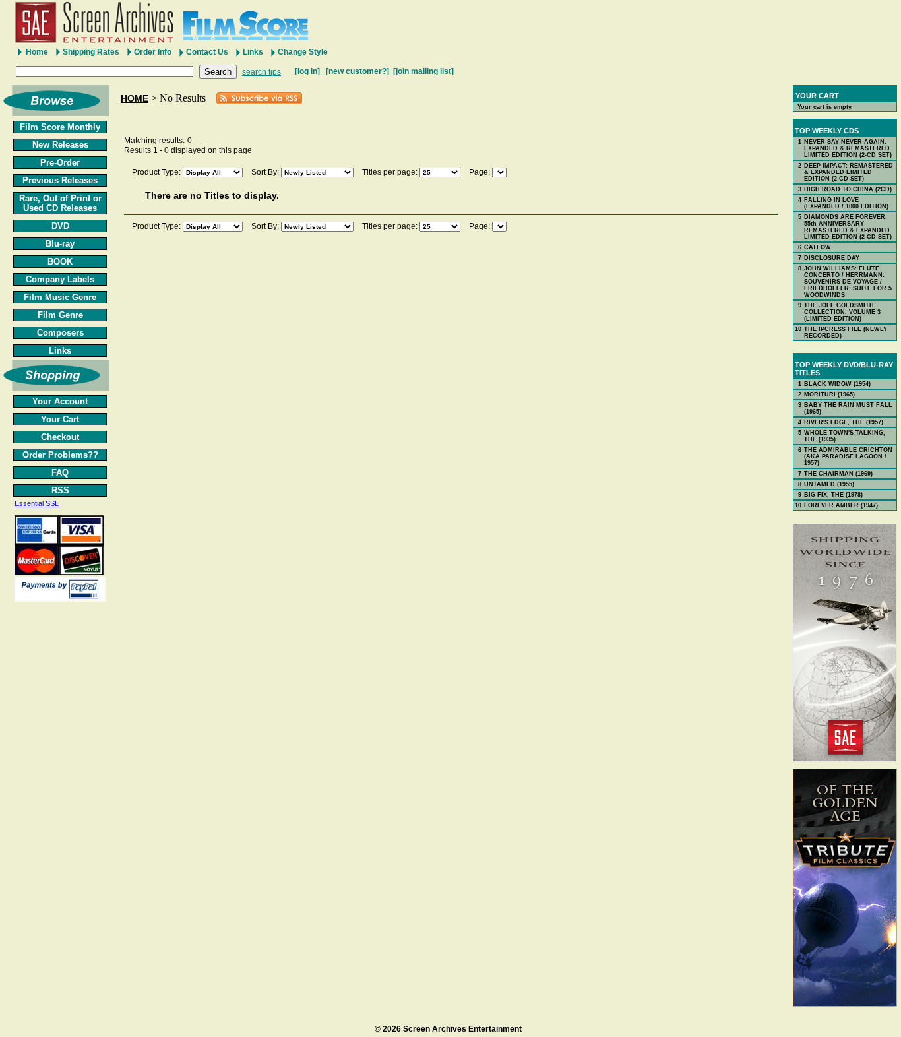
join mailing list (423, 71)
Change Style (303, 52)
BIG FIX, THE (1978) (833, 494)
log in (307, 71)
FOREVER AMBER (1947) (841, 505)
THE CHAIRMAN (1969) (838, 473)
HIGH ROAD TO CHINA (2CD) (848, 189)
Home (37, 52)
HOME (134, 98)
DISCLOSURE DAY (831, 258)
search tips (261, 72)
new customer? (357, 71)
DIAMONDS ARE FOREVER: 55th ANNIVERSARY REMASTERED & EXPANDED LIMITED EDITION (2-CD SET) (848, 227)
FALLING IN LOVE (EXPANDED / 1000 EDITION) (846, 203)
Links (253, 52)
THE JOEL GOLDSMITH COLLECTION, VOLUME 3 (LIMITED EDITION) (842, 312)
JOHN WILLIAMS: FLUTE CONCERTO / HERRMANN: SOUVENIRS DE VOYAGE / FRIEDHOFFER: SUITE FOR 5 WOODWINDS (848, 281)
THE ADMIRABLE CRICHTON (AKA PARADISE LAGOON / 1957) (848, 456)
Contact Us (207, 52)
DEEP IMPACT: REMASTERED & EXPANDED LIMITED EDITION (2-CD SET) (848, 172)
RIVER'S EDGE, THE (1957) (843, 422)
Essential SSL (37, 503)
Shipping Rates (91, 52)
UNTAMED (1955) (829, 484)
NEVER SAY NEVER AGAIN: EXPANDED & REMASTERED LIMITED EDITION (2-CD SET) (848, 148)
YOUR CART (817, 96)
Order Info (152, 52)
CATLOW (817, 247)
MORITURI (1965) (829, 394)
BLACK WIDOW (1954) (837, 384)
